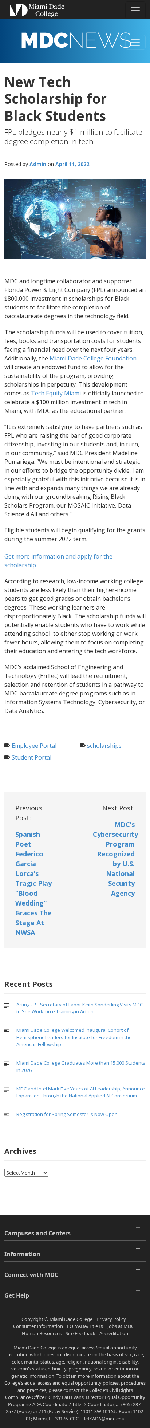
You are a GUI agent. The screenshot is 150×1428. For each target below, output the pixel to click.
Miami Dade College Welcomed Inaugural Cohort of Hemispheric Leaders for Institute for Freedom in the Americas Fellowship (74, 1037)
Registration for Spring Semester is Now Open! (67, 1114)
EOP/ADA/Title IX (85, 1326)
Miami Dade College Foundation (93, 358)
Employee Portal (34, 746)
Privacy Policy (111, 1319)
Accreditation (113, 1333)
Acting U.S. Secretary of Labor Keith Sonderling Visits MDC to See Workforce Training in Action (79, 1008)
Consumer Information (38, 1326)
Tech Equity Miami (56, 393)
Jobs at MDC (120, 1326)
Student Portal (31, 757)
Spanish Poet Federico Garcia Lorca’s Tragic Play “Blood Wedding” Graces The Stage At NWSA (33, 883)
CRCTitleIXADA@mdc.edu (97, 1418)
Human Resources (42, 1333)
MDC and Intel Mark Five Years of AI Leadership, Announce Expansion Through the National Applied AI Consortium (80, 1092)
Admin (37, 164)
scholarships (104, 746)
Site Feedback (80, 1333)
